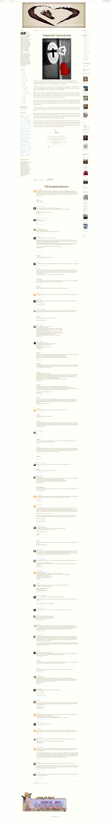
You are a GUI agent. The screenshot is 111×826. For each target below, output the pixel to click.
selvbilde (25, 146)
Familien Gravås (39, 747)
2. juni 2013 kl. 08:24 (40, 491)
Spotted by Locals (86, 231)
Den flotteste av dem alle (86, 41)
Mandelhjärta (38, 737)
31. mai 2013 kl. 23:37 (40, 368)
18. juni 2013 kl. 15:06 (40, 776)
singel (21, 147)
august (24, 81)
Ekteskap (38, 180)
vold (25, 155)
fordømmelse (22, 122)
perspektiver (46, 180)
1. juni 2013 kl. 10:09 (40, 411)
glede (25, 126)
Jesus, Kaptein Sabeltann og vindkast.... (25, 88)
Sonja (37, 293)
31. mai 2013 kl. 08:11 (40, 196)
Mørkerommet (85, 166)
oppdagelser (28, 138)
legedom (27, 131)
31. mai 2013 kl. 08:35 (40, 203)
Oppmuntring (24, 141)
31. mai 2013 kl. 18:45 (40, 289)
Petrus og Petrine (39, 206)
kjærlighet (22, 130)
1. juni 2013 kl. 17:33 (40, 427)
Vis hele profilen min (24, 66)
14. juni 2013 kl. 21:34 (40, 758)
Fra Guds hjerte (86, 143)
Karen (37, 700)
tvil (30, 153)
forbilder (21, 121)
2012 (23, 102)
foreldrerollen (28, 122)
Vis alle (90, 151)
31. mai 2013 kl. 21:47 (40, 305)
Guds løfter (27, 128)
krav (28, 130)
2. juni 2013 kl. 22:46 (40, 537)
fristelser (29, 124)
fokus (30, 120)
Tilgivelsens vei (86, 49)
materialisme (27, 133)
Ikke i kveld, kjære (87, 42)
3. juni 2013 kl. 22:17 (40, 620)
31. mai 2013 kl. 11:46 (40, 252)
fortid (21, 123)
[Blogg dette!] (48, 179)
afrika (24, 114)
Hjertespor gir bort (25, 90)
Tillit (25, 153)
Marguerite (38, 570)
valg (52, 180)
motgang (25, 137)
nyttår (21, 138)
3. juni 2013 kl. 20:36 (40, 604)
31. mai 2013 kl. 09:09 (40, 224)
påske (25, 145)
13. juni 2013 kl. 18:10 (40, 719)
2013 (23, 74)
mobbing (21, 137)
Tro (26, 153)
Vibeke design (85, 103)
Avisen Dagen (86, 65)
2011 (23, 103)
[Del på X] (49, 179)
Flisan (37, 408)
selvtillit (28, 146)
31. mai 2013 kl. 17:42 (40, 275)
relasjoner (49, 180)
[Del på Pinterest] (52, 179)
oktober (24, 78)
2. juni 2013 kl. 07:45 (40, 472)
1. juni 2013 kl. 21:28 (40, 435)
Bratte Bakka (38, 430)
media (30, 133)
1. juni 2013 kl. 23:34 (40, 459)
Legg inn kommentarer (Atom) (43, 783)
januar (24, 100)
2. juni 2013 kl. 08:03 (40, 483)
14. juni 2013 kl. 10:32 (40, 743)
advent (21, 114)
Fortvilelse (24, 123)
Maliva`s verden (86, 194)
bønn (26, 116)
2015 (23, 71)
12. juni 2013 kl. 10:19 (40, 709)
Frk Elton (38, 675)
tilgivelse (22, 153)
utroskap (27, 154)
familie (25, 120)
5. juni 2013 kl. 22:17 (40, 657)
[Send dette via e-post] (47, 179)
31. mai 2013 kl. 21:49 (40, 321)
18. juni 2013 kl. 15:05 (40, 769)
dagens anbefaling (24, 117)
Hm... (84, 186)
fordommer (29, 121)
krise (30, 130)
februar (24, 98)
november (24, 77)
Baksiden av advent (86, 44)
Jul (30, 129)
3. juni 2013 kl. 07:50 (40, 580)
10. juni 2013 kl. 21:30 (40, 672)
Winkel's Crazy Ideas (40, 462)
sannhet (21, 146)
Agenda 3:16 (28, 114)
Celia (37, 624)
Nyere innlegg (36, 781)
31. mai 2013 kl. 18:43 (40, 283)
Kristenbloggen (86, 128)
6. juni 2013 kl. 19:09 (40, 664)
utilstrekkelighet (22, 154)
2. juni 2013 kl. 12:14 (40, 522)
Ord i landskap (85, 178)
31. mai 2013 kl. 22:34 (40, 349)
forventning (29, 123)
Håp (21, 129)
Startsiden (57, 781)
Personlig (28, 143)
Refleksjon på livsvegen (40, 218)
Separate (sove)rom (25, 86)
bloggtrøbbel (22, 116)
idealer (25, 129)
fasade (27, 120)
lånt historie (22, 133)
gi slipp (27, 125)
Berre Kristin (38, 549)
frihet (25, 124)
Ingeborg (38, 299)
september (24, 80)
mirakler (30, 136)
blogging (29, 115)
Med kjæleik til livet (39, 595)
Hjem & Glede (38, 525)
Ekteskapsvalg (86, 56)
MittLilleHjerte (38, 475)
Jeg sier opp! (86, 48)
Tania (37, 583)
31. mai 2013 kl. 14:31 (40, 265)
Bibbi (37, 268)
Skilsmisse (22, 148)
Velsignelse (22, 155)
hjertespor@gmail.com (24, 109)
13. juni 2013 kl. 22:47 (40, 725)
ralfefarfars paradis (39, 309)
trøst (29, 153)
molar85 (37, 236)
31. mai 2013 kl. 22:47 (40, 360)
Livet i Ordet (85, 134)
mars (23, 97)
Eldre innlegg (77, 781)
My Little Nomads (86, 205)
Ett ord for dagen (86, 131)
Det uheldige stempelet (86, 60)
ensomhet (21, 120)
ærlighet (28, 155)
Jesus (28, 129)
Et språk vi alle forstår (26, 93)
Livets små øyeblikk (40, 559)
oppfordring (42, 180)
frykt (25, 125)
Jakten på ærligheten (86, 55)
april (23, 95)
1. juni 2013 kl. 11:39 (40, 417)
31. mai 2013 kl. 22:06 (40, 337)
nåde (24, 138)
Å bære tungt (86, 58)
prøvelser (22, 145)
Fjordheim (38, 325)
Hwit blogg (85, 85)
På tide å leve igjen (25, 92)
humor (30, 128)
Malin (37, 262)
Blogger (58, 816)
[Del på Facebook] (51, 179)
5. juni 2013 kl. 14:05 (40, 647)
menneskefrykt (25, 136)
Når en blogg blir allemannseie (87, 46)
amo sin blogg (38, 341)
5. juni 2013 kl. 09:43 (40, 631)
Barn (21, 115)
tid (30, 152)
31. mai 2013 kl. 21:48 (40, 313)
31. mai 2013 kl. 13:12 (40, 258)
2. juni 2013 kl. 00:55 (40, 465)
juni (23, 83)
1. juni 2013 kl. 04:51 (40, 381)
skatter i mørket (27, 147)
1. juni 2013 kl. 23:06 (40, 443)
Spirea (39, 179)
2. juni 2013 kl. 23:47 (40, 555)
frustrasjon (22, 125)
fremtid (21, 124)
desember (24, 75)
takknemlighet (22, 152)
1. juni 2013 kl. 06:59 (40, 394)
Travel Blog (85, 202)
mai (23, 84)
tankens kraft (28, 152)
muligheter (29, 137)
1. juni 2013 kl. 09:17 (40, 405)
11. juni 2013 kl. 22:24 (40, 696)
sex (30, 146)
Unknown (38, 189)
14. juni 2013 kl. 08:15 (40, 734)
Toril (37, 614)
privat (30, 144)
